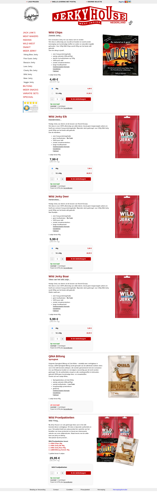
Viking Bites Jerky (30, 55)
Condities (69, 489)
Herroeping (101, 489)
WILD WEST (29, 43)
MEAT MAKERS (30, 36)
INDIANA (27, 40)
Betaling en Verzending (37, 489)
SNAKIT (27, 47)
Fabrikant (56, 71)
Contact (56, 489)
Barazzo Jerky (29, 62)
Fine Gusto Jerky (30, 59)
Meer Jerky (28, 78)
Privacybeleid (85, 489)
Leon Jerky (27, 66)
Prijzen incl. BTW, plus (61, 108)
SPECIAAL (28, 97)
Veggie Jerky (28, 82)
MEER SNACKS (30, 90)
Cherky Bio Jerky (30, 70)
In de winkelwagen (78, 99)
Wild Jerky (27, 74)
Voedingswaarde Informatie (61, 67)
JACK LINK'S (29, 32)
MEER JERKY (29, 51)
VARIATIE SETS (30, 93)
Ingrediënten (56, 69)
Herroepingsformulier (120, 489)
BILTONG (27, 86)
